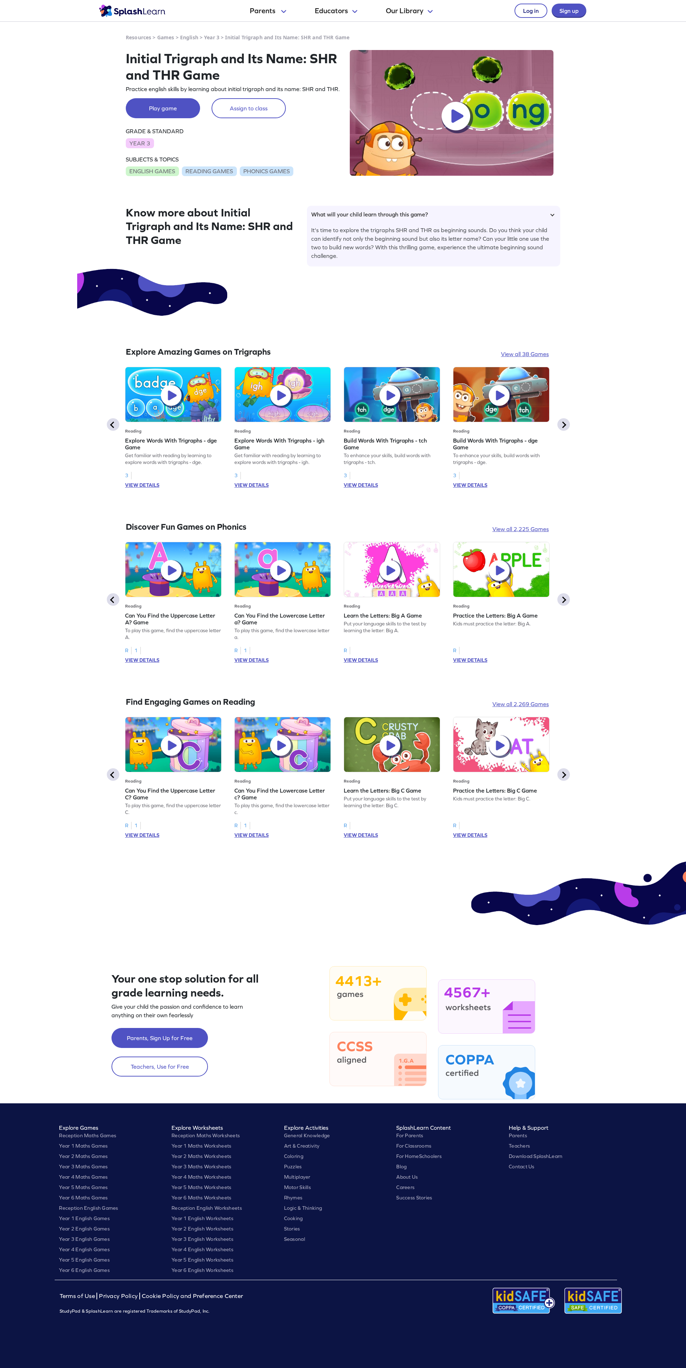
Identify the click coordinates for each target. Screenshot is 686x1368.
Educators (331, 11)
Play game (163, 108)
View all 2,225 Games (520, 529)
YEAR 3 (139, 143)
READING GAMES (209, 171)
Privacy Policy (118, 1296)
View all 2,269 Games (520, 704)
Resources (138, 37)
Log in (531, 11)
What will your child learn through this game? (369, 214)
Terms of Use (78, 1296)
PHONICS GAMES (266, 171)
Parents (263, 11)
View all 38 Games (525, 354)
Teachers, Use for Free (160, 1066)
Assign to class (249, 108)
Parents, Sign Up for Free (160, 1038)
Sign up (569, 11)
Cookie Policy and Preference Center (192, 1296)
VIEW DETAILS (142, 485)
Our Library (404, 11)
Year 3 (211, 37)
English (189, 37)
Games (165, 37)
